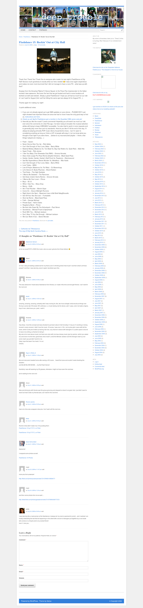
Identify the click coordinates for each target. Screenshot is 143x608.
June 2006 (98, 327)
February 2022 (99, 156)
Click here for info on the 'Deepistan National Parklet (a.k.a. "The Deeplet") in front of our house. (108, 68)
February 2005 (99, 343)
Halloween (98, 125)
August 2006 (98, 324)
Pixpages (43, 30)
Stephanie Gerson (31, 242)
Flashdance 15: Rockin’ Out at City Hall (42, 42)
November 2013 (100, 195)
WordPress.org (99, 369)
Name (21, 565)
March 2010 (98, 238)
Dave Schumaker (31, 442)
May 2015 (98, 179)
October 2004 (99, 350)
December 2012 (100, 207)
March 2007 (98, 310)
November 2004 (100, 348)
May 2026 (98, 144)
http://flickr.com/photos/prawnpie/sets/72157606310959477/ (37, 478)
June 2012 (98, 212)
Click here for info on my (102, 94)
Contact (32, 30)
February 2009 (99, 266)
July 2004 (98, 355)
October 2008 (99, 275)
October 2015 (99, 177)
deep (35, 45)
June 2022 (98, 153)
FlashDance (27, 37)
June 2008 (98, 284)
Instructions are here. (32, 117)
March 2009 (98, 263)
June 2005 (98, 338)
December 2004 (100, 345)
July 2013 (98, 198)
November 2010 (100, 228)
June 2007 (98, 303)
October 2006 (99, 319)
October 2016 (99, 170)
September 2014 (100, 186)
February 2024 (99, 149)
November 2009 (100, 247)
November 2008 (100, 273)
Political (97, 128)
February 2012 (99, 216)
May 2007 (98, 305)
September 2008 (100, 277)
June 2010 (98, 233)
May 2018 (98, 167)
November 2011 (100, 224)
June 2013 (98, 200)
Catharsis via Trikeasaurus (29, 229)
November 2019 (100, 163)
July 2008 (98, 282)
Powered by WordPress (29, 601)
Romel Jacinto (30, 402)
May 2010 (98, 235)
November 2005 (100, 331)
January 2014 (99, 193)
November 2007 (100, 296)
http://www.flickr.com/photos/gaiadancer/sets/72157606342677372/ (39, 499)
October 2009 (99, 249)
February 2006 (99, 329)
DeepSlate (98, 118)
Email (21, 572)
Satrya (49, 601)
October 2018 (99, 165)
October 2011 (99, 226)
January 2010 (99, 242)
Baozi (96, 116)
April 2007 (98, 308)
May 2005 (98, 341)
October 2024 (99, 146)
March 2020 (98, 160)
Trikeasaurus (99, 137)
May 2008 (98, 287)
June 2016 (98, 172)
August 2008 (98, 280)
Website (21, 578)
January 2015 (99, 181)
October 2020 (99, 158)
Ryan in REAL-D (31, 353)
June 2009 (98, 256)
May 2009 (98, 259)
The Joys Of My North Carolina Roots (33, 231)
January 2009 (99, 268)
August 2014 (98, 188)
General (97, 123)
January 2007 (99, 312)
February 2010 (99, 240)
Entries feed (98, 364)
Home (23, 30)
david (27, 296)
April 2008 (98, 289)
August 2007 (98, 298)
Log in (97, 362)
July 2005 (98, 336)
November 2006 (100, 317)
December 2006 (100, 315)
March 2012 (98, 214)
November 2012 (100, 209)
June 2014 (98, 191)
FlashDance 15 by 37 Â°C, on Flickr (30, 428)
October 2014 (99, 184)
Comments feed (99, 366)
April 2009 (98, 261)
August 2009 (98, 252)
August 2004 (98, 352)
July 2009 (98, 254)
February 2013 (99, 205)
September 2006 (100, 322)
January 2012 (99, 219)
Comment (22, 540)
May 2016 (98, 174)
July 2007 (98, 301)
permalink (50, 220)
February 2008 (99, 294)
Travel (96, 135)
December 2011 (100, 221)
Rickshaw (98, 132)
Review (97, 130)
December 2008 (100, 270)
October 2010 (99, 231)
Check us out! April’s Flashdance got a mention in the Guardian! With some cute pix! (52, 119)
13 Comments (41, 45)
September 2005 (100, 334)
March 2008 (98, 291)
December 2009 (100, 245)
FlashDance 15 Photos (26, 458)
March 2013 (98, 202)
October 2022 (99, 151)
